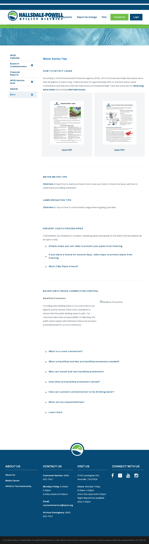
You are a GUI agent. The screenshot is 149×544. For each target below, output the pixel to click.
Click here (48, 184)
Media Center (12, 480)
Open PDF (67, 150)
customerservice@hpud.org (58, 505)
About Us (10, 475)
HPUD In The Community (18, 486)
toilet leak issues (76, 89)
